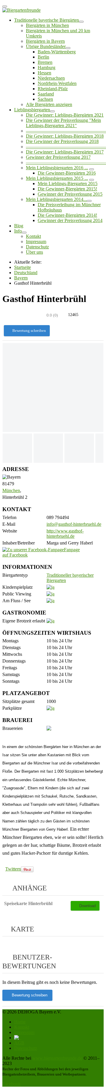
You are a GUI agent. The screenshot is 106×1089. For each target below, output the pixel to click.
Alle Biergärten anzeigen (49, 104)
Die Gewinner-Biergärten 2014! (67, 215)
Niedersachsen (51, 78)
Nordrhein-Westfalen (57, 83)
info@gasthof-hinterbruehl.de (74, 524)
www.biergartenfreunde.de (57, 1058)
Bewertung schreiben (29, 330)
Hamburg (46, 67)
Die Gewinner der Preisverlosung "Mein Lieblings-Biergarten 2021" (63, 123)
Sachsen (45, 99)
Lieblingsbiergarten (32, 109)
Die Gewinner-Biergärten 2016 (67, 172)
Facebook (11, 1083)
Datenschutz (37, 246)
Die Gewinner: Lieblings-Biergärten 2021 (65, 114)
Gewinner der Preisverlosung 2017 (58, 157)
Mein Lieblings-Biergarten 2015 (67, 183)
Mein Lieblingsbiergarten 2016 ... (57, 167)
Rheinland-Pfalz (53, 88)
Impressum (36, 241)
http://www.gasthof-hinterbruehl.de (65, 533)
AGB (19, 1042)
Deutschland (25, 272)
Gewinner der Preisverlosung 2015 (70, 194)
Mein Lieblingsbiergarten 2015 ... (57, 178)
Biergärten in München (47, 25)
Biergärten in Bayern (45, 41)
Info (18, 230)
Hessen (44, 72)
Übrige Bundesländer (46, 46)
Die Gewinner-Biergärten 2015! (67, 188)
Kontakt (33, 236)
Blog (18, 225)
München (11, 490)
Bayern (21, 277)
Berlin (43, 56)
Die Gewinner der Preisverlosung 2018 (62, 141)
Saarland (46, 93)
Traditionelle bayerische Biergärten (46, 20)
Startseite (22, 267)
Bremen (45, 62)
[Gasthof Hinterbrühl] (53, 387)
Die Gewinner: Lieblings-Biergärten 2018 (65, 136)
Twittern (13, 868)
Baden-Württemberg (57, 51)
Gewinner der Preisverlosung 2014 (70, 220)
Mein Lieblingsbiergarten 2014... (56, 199)
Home (20, 1021)
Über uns (34, 252)
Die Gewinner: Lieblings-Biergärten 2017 (65, 151)
